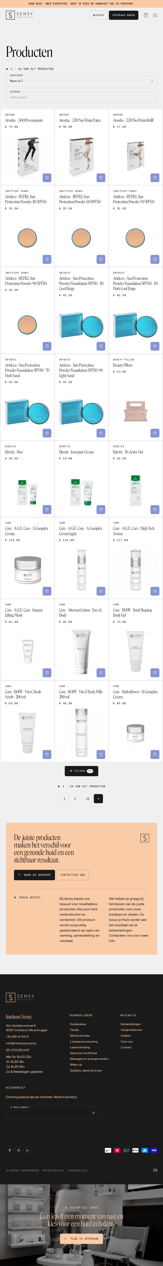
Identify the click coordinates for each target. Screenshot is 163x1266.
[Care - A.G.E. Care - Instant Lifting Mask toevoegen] (47, 672)
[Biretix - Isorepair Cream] (81, 479)
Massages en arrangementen (89, 1058)
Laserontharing (80, 1047)
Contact (126, 1047)
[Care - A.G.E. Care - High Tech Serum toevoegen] (154, 591)
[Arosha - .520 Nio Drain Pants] (81, 147)
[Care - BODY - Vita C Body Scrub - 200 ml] (27, 721)
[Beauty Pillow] (135, 397)
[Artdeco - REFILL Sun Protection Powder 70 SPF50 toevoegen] (154, 259)
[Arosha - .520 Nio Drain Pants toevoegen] (101, 177)
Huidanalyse (78, 1024)
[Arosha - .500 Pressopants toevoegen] (47, 177)
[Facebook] (10, 1150)
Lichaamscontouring (83, 1041)
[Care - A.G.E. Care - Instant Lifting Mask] (27, 639)
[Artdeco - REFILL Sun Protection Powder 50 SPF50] (81, 226)
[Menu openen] (155, 15)
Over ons (127, 1041)
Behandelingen (131, 1024)
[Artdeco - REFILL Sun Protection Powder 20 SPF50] (27, 226)
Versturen (93, 1113)
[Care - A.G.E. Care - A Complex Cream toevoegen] (47, 591)
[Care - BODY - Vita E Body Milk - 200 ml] (81, 721)
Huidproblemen (131, 1030)
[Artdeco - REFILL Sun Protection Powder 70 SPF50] (135, 226)
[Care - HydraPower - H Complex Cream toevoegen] (154, 754)
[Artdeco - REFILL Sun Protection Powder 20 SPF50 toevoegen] (47, 259)
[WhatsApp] (27, 1150)
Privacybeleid (53, 1170)
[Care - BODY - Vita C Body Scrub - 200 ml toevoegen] (47, 754)
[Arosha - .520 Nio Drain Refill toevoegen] (154, 177)
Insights (126, 1035)
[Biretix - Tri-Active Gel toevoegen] (154, 509)
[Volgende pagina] (98, 798)
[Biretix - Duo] (27, 479)
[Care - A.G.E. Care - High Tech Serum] (135, 558)
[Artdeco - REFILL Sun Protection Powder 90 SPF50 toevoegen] (47, 346)
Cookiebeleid (77, 1170)
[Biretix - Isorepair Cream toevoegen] (101, 509)
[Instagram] (18, 1150)
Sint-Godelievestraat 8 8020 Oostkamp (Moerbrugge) (26, 1028)
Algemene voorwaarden (22, 1170)
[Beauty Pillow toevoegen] (154, 433)
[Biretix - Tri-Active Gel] (135, 479)
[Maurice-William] (155, 1170)
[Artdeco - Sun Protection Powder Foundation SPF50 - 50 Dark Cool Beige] (135, 310)
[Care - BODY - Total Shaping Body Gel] (135, 639)
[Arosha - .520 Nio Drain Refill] (135, 147)
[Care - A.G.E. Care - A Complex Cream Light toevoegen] (101, 591)
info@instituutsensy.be (21, 1043)
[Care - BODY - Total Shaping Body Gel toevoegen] (154, 672)
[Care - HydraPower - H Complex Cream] (135, 721)
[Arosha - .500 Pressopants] (27, 147)
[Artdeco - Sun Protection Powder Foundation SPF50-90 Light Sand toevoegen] (101, 433)
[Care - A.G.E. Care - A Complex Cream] (27, 558)
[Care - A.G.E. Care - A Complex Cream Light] (81, 558)
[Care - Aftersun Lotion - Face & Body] (81, 639)
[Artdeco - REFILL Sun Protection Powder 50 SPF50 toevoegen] (101, 259)
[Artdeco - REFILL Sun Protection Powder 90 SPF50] (27, 310)
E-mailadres (21, 1107)
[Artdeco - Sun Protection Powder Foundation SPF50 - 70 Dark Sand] (27, 397)
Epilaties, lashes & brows (86, 1070)
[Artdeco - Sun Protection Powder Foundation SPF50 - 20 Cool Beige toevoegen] (101, 346)
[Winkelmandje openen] (145, 15)
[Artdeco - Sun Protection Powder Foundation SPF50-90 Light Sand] (81, 397)
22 (88, 798)
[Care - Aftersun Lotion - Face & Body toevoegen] (101, 672)
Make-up (76, 1064)
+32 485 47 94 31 (17, 1036)
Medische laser (80, 1035)
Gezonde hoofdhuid (83, 1053)
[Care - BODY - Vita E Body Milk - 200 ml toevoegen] (101, 754)
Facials (74, 1030)
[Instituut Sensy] (19, 15)
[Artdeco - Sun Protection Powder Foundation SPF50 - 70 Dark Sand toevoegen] (47, 433)
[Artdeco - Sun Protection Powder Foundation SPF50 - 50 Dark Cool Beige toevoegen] (154, 346)
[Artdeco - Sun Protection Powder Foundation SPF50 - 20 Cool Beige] (81, 310)
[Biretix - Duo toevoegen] (47, 509)
